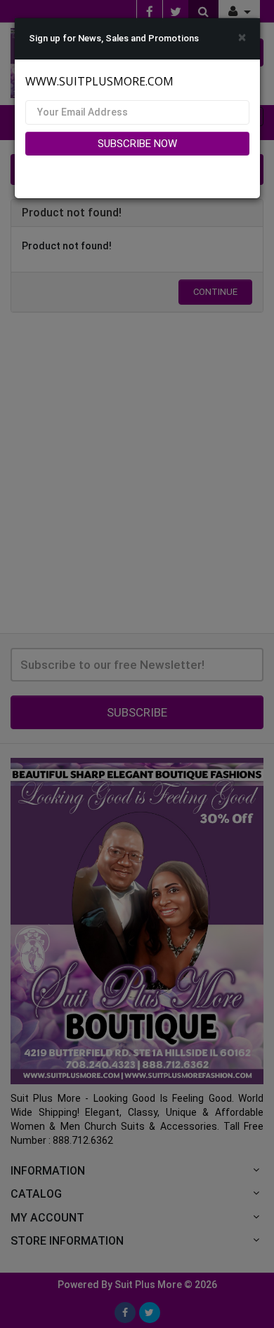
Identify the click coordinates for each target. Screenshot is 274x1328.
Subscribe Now (137, 143)
